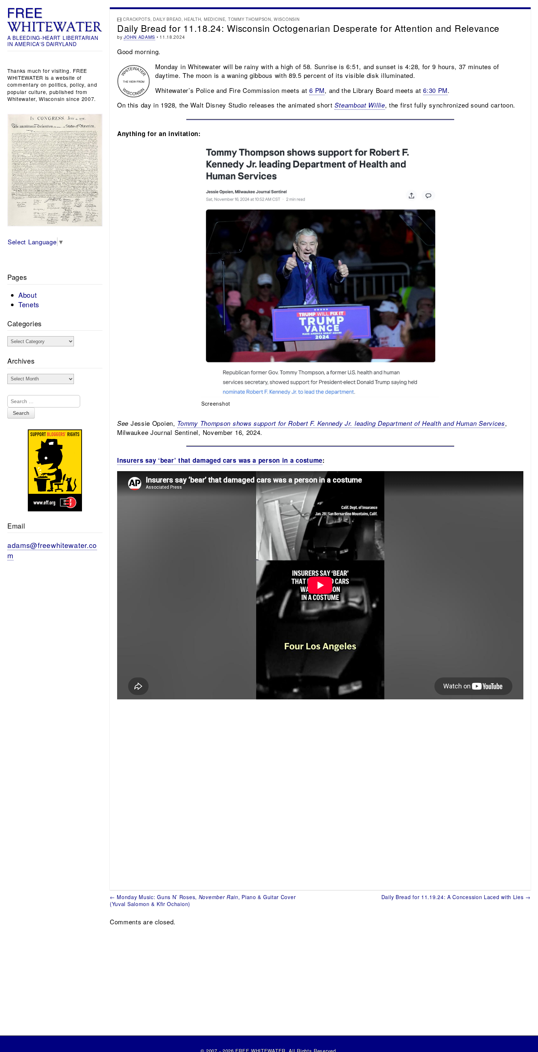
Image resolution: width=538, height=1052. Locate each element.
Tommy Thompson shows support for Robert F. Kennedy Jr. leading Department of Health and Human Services (341, 423)
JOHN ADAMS (139, 37)
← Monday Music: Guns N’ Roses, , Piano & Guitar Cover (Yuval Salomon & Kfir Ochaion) (203, 900)
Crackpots (136, 19)
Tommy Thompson (249, 19)
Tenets (28, 304)
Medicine (214, 19)
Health (192, 19)
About (27, 295)
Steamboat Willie (360, 105)
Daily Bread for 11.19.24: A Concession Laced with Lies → (456, 897)
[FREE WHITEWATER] (54, 20)
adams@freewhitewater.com (52, 550)
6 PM (317, 90)
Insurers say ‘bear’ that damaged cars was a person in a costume (219, 460)
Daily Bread (167, 19)
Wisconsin (286, 19)
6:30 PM (435, 90)
